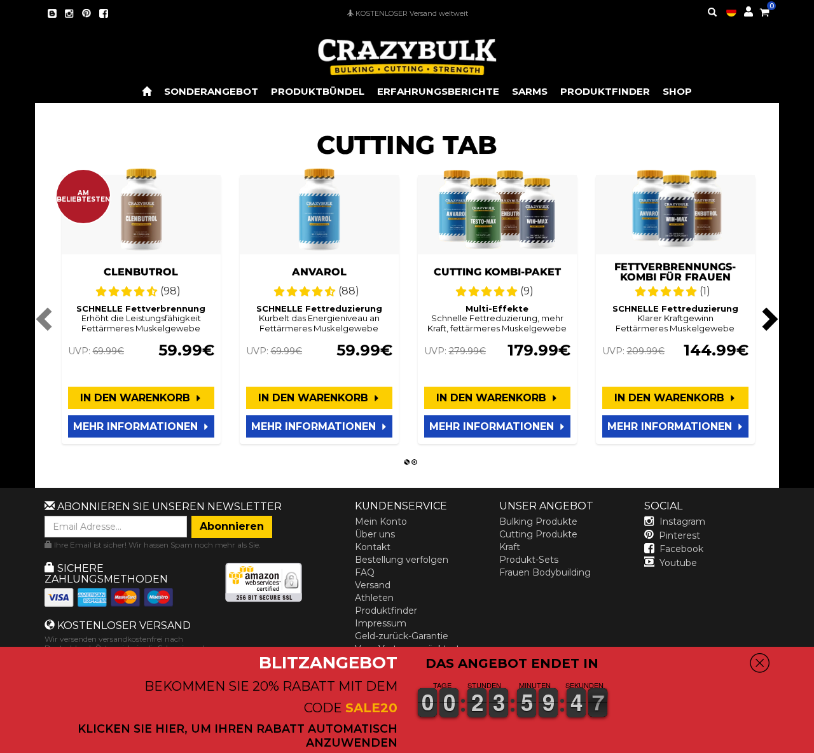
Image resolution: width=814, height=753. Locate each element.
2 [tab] (414, 462)
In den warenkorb (136, 398)
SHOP (677, 91)
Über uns (375, 534)
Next (768, 318)
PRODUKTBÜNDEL (317, 91)
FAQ (365, 572)
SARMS (530, 91)
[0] (764, 10)
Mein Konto (381, 521)
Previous (46, 318)
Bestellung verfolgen (401, 559)
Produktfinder (386, 610)
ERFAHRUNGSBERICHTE (438, 91)
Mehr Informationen (137, 426)
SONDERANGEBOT (211, 91)
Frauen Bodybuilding (545, 572)
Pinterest (679, 535)
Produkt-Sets (528, 559)
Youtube (678, 563)
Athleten (374, 598)
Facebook (681, 549)
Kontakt (372, 547)
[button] (813, 744)
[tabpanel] (141, 309)
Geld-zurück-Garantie (401, 636)
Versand (372, 585)
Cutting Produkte (538, 534)
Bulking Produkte (538, 521)
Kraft (509, 547)
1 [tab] (407, 462)
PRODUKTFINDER (605, 91)
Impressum (380, 623)
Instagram (682, 521)
